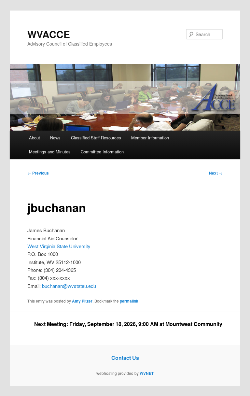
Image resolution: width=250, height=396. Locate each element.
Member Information (150, 137)
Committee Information (102, 151)
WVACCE (48, 34)
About (34, 137)
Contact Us (125, 357)
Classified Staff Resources (96, 137)
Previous (38, 173)
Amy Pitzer (82, 301)
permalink (129, 301)
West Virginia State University (58, 246)
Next (216, 173)
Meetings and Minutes (50, 151)
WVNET (147, 373)
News (55, 137)
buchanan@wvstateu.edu (69, 285)
